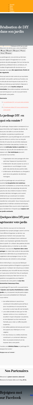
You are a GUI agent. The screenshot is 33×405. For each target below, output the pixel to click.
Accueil (12, 4)
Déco (11, 6)
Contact (12, 11)
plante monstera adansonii (16, 377)
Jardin (11, 9)
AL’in (24, 380)
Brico (11, 8)
